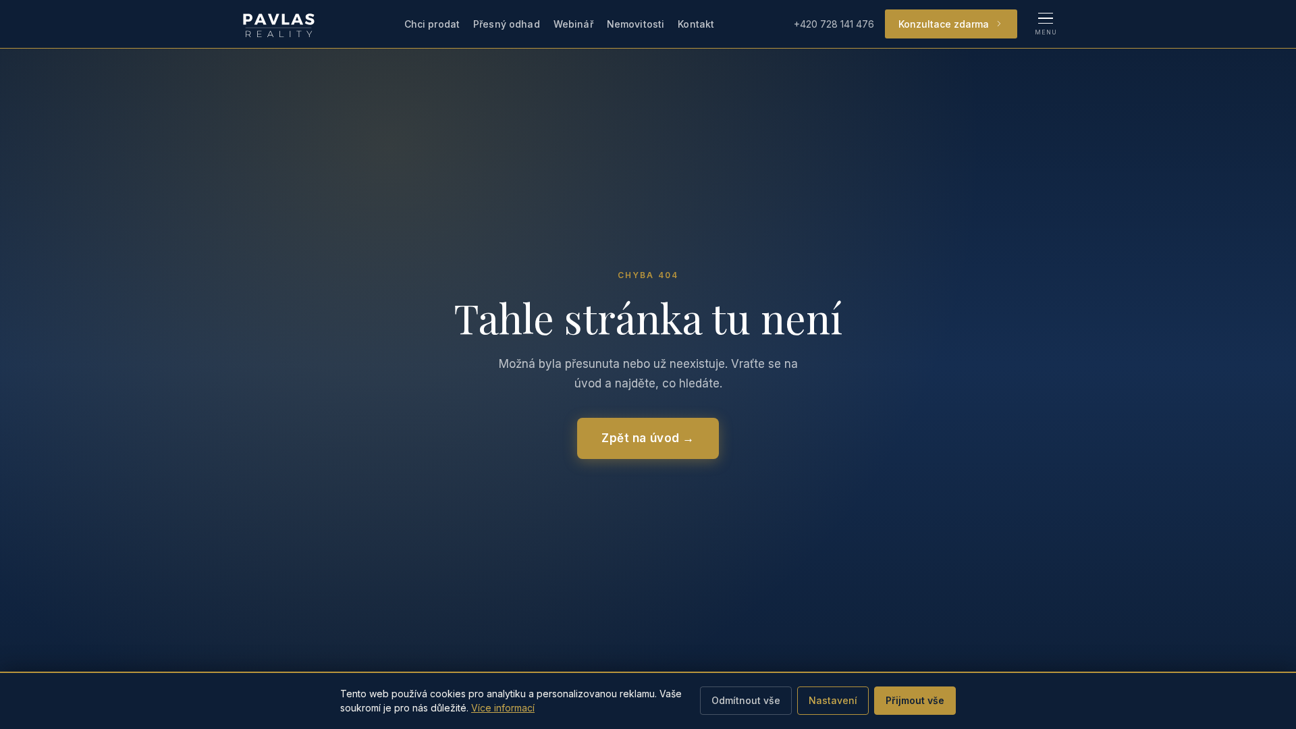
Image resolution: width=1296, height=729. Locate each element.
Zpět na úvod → (647, 438)
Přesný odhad (506, 24)
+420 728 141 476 (834, 24)
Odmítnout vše (745, 700)
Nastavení (833, 700)
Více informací (503, 707)
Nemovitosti (636, 24)
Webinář (573, 24)
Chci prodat (432, 24)
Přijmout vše (915, 700)
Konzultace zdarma (943, 24)
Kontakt (696, 24)
